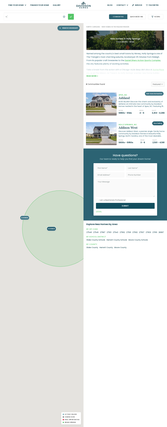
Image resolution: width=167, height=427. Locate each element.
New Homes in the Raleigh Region (115, 27)
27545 (96, 232)
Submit (125, 206)
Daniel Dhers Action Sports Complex (142, 60)
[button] (24, 218)
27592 (135, 232)
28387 (161, 232)
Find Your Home (16, 5)
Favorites (154, 5)
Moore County (120, 247)
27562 (122, 232)
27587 (102, 232)
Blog (109, 5)
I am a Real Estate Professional (112, 200)
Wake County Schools (95, 240)
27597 (141, 232)
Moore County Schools (138, 240)
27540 (115, 232)
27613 (154, 232)
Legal (99, 211)
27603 (148, 232)
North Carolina (93, 27)
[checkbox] (97, 200)
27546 (89, 232)
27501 (109, 232)
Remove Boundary (70, 28)
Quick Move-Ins (136, 17)
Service (138, 5)
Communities (118, 17)
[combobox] (39, 17)
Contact (121, 5)
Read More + (92, 76)
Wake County (92, 247)
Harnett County (106, 247)
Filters (157, 17)
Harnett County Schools (117, 240)
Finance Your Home (39, 5)
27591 (128, 232)
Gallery (56, 5)
